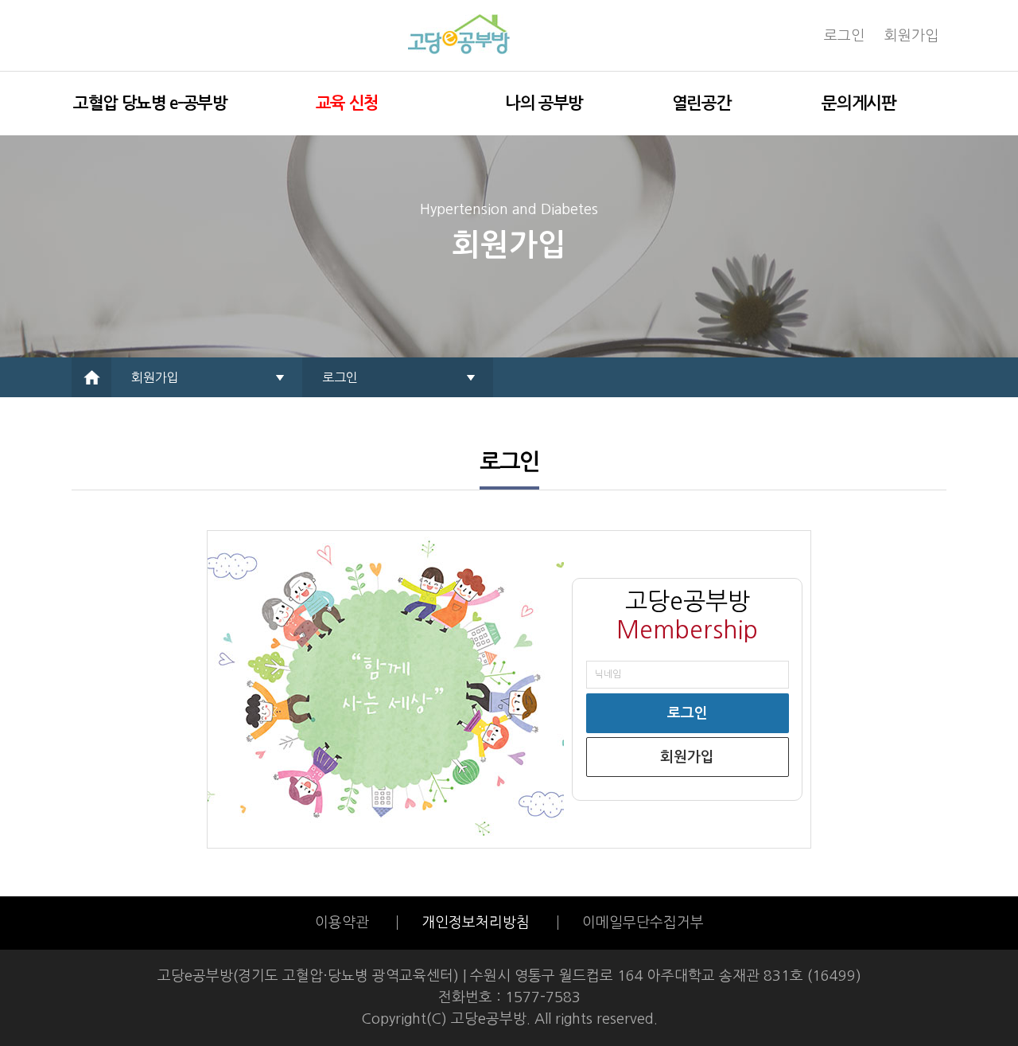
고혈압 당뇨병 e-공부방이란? (150, 115)
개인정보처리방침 (476, 922)
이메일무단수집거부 (643, 922)
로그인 (844, 36)
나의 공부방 (544, 103)
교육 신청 (347, 103)
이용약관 (344, 922)
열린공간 (702, 103)
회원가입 (911, 36)
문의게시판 (859, 103)
